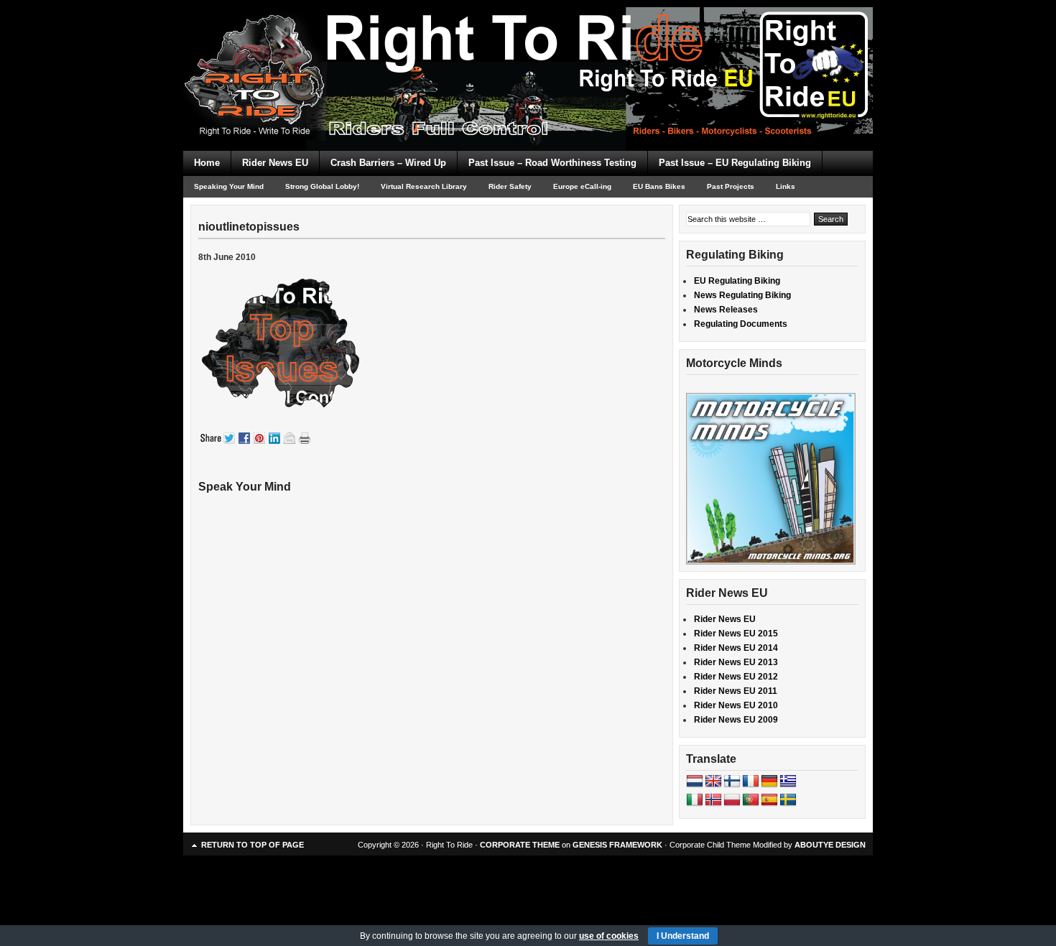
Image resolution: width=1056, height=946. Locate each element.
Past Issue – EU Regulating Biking (735, 162)
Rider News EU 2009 (736, 720)
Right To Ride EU (528, 50)
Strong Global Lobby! (322, 186)
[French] (750, 781)
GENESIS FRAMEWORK (617, 844)
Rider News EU (275, 162)
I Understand (683, 936)
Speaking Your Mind (229, 186)
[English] (713, 781)
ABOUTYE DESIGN (830, 844)
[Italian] (694, 800)
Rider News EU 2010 (736, 705)
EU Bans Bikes (659, 186)
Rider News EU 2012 (736, 677)
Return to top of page (252, 844)
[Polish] (732, 800)
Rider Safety (510, 186)
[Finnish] (732, 781)
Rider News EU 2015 (736, 634)
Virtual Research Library (424, 186)
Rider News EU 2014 (736, 648)
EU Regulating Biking (737, 281)
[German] (769, 781)
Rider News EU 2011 (735, 691)
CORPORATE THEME (520, 844)
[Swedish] (788, 800)
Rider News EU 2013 (736, 662)
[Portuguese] (750, 800)
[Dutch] (694, 781)
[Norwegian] (713, 800)
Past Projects (730, 186)
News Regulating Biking (742, 295)
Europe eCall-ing (582, 186)
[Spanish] (769, 800)
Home (207, 162)
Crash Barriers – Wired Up (388, 162)
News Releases (726, 310)
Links (785, 186)
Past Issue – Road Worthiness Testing (552, 162)
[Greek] (788, 781)
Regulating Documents (740, 324)
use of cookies (609, 936)
